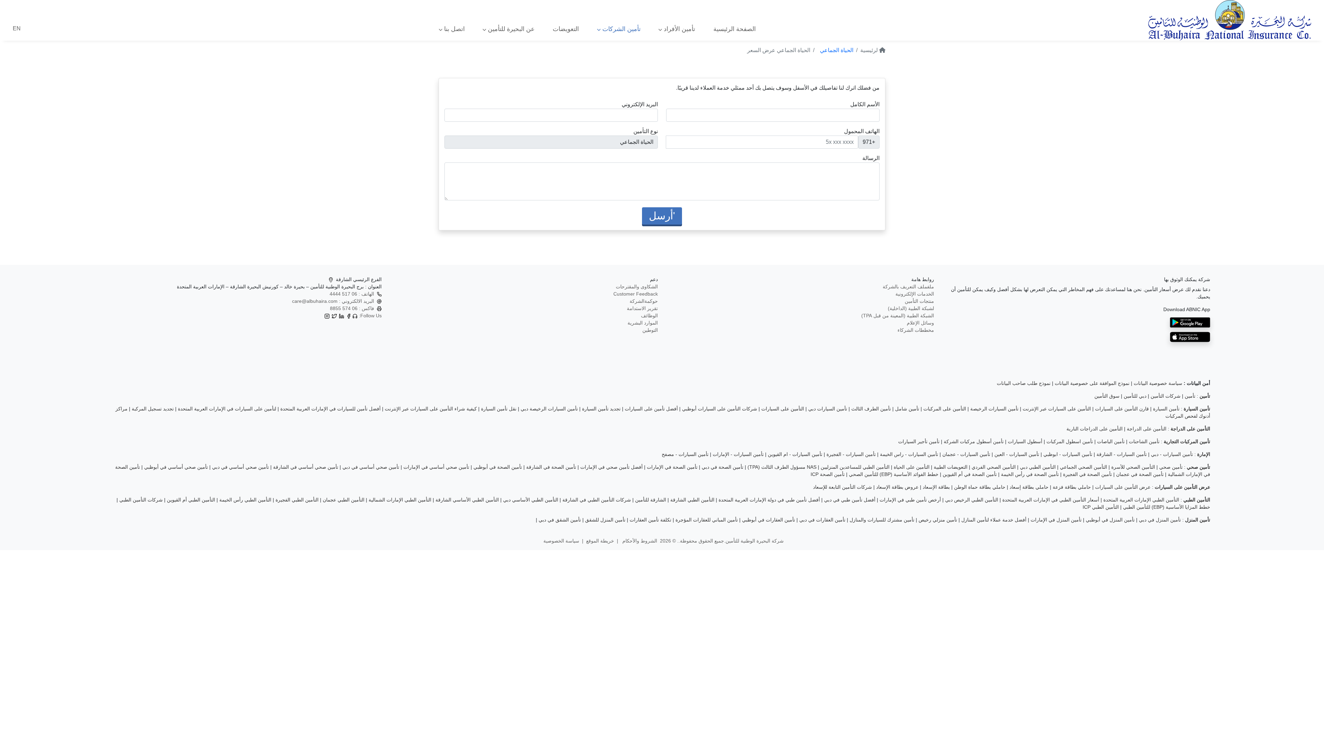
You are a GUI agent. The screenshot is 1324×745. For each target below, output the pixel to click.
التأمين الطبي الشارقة (692, 500)
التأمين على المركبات (944, 408)
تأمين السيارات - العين (1016, 454)
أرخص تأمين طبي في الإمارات (910, 500)
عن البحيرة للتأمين (510, 29)
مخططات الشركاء (915, 330)
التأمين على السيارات (782, 408)
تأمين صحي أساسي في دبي (370, 467)
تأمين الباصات (1111, 441)
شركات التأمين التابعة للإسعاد (842, 487)
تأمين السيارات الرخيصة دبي (549, 408)
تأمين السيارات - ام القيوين (795, 454)
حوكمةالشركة (644, 301)
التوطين (650, 330)
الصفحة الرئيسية (734, 29)
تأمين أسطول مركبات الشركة (974, 441)
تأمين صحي (1171, 467)
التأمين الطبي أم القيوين (191, 500)
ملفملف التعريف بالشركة (908, 286)
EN (17, 28)
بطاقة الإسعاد (936, 487)
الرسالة (871, 158)
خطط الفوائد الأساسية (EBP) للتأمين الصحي (894, 474)
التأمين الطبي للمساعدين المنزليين (855, 467)
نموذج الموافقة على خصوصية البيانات (1092, 383)
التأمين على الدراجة (1146, 428)
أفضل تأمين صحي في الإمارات (611, 467)
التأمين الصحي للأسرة (1133, 467)
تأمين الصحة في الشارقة (551, 467)
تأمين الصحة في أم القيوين (970, 474)
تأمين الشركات (621, 29)
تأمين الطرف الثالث (871, 408)
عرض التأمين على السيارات (1123, 487)
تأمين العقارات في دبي (822, 520)
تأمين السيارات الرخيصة (994, 408)
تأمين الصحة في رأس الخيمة (1030, 474)
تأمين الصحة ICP (828, 474)
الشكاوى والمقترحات (637, 286)
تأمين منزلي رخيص (938, 520)
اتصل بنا (453, 29)
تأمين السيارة (1166, 408)
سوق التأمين (1107, 396)
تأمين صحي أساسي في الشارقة (305, 467)
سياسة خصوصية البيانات (1158, 383)
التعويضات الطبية (950, 467)
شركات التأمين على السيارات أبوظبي (719, 408)
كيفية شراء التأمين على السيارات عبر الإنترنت (431, 408)
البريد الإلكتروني (640, 104)
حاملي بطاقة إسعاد (1029, 487)
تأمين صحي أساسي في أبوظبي (176, 467)
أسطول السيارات (1025, 441)
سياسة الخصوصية (561, 541)
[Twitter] (334, 315)
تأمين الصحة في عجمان (1140, 474)
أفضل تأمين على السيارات (651, 408)
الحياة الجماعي (836, 50)
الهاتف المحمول (862, 131)
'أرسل (662, 215)
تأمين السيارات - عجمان (966, 454)
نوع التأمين (645, 131)
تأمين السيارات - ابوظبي (1067, 454)
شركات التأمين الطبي (141, 500)
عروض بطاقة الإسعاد (897, 487)
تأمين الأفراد (678, 29)
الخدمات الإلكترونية (914, 294)
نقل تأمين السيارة (498, 408)
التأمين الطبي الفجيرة (297, 500)
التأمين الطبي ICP (1101, 507)
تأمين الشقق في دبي (560, 520)
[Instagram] (327, 315)
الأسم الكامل (865, 104)
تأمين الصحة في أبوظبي (497, 467)
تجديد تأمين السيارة (601, 408)
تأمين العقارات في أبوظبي (768, 520)
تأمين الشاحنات (1144, 441)
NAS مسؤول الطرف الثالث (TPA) (782, 467)
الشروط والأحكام (639, 541)
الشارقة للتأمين (650, 500)
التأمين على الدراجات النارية (1094, 428)
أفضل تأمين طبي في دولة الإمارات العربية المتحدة (769, 500)
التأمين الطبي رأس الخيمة (245, 500)
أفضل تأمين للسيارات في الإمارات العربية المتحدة (330, 408)
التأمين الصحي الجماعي (1083, 467)
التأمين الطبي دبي (1038, 467)
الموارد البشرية (643, 323)
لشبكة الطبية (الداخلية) (911, 308)
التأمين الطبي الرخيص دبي (971, 500)
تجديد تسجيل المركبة (153, 408)
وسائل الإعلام (920, 323)
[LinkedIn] (341, 315)
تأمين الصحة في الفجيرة (1087, 474)
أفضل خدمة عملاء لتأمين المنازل (993, 520)
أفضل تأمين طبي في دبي (849, 500)
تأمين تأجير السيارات (919, 441)
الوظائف (649, 315)
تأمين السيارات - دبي (1172, 454)
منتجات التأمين (919, 301)
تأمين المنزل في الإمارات (1056, 520)
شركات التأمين (1166, 396)
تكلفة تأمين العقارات (650, 520)
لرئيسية (869, 50)
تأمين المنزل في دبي (1160, 520)
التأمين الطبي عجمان (343, 500)
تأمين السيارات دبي (827, 408)
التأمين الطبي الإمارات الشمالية (400, 500)
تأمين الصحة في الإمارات (672, 467)
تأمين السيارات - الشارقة (1121, 454)
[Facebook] (348, 315)
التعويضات (566, 29)
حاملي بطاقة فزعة (1072, 487)
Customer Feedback (635, 294)
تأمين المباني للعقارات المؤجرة (706, 520)
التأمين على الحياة (912, 467)
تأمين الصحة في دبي (722, 467)
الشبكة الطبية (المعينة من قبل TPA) (897, 315)
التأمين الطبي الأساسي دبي (530, 500)
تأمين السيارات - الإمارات (738, 454)
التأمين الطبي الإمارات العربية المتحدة (1141, 500)
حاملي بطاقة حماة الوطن (979, 487)
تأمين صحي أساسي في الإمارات (436, 467)
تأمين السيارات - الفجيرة (851, 454)
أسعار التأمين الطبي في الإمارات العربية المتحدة (1050, 500)
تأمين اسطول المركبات (1069, 441)
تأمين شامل (907, 408)
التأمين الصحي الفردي (994, 467)
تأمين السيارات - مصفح (685, 454)
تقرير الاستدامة (642, 308)
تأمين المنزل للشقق (605, 520)
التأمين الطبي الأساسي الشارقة (467, 500)
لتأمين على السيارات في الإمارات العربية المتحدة (227, 408)
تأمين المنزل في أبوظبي (1110, 520)
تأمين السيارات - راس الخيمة (909, 454)
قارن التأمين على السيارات (1122, 408)
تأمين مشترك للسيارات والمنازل (882, 520)
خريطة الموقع (600, 541)
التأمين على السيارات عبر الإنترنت (1057, 408)
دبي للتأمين (1135, 396)
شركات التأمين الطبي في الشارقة (596, 500)
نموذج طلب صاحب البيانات (1024, 383)
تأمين (1190, 396)
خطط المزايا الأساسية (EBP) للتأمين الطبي (1166, 507)
